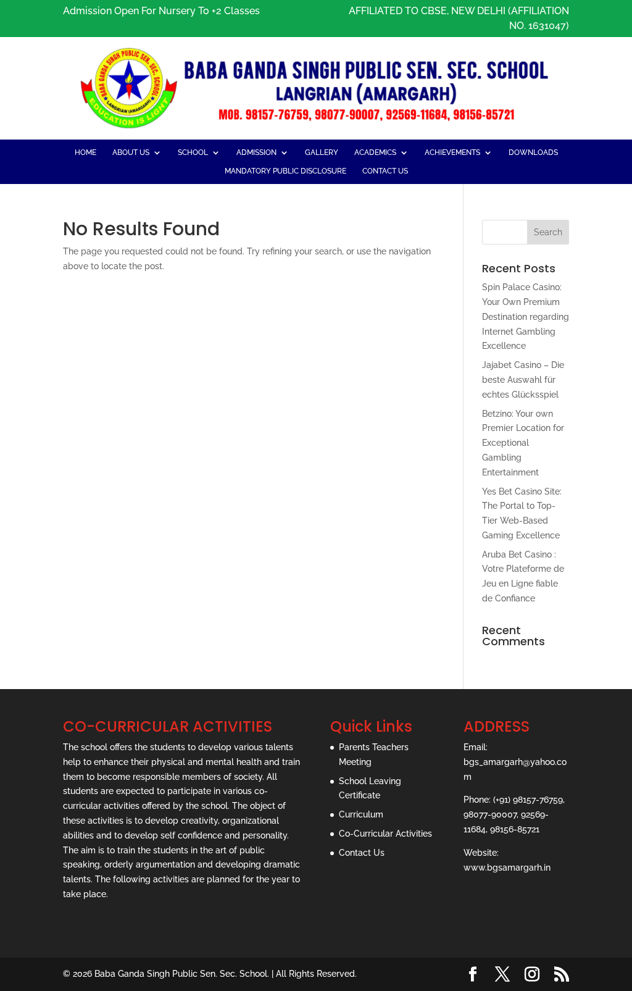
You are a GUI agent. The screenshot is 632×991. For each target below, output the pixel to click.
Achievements (452, 152)
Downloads (533, 152)
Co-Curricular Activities (385, 833)
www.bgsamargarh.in (507, 867)
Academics (375, 152)
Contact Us (385, 171)
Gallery (321, 152)
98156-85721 (514, 829)
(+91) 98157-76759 (528, 800)
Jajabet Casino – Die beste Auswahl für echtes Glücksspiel (523, 379)
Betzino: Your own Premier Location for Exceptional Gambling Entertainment (523, 443)
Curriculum (361, 814)
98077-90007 (490, 814)
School (193, 152)
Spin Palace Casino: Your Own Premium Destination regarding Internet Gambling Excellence (525, 316)
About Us (130, 152)
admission (256, 152)
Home (85, 152)
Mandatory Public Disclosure (285, 171)
